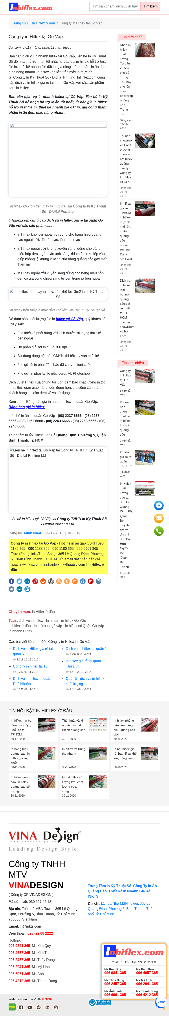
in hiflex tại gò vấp (48, 626)
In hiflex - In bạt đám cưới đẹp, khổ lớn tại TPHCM (21, 727)
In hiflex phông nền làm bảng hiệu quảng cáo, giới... (125, 727)
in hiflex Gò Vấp (73, 620)
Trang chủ (20, 23)
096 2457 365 (19, 960)
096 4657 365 (20, 953)
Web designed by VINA (30, 999)
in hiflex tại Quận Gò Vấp (84, 626)
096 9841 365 (19, 946)
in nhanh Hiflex (20, 631)
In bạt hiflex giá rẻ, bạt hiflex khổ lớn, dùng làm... (125, 753)
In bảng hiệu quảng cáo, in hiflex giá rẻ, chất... (20, 756)
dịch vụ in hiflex (31, 620)
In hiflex (52, 620)
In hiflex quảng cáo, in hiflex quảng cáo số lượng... (21, 784)
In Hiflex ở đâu (43, 23)
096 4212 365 (19, 981)
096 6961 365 (19, 974)
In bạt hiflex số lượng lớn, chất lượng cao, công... (72, 784)
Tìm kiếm (150, 6)
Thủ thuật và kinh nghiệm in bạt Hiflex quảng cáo (74, 725)
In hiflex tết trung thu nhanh (73, 751)
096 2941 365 (19, 967)
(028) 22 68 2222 (39, 933)
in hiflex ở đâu (20, 626)
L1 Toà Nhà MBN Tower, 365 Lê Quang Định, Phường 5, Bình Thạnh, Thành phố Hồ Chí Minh (122, 909)
